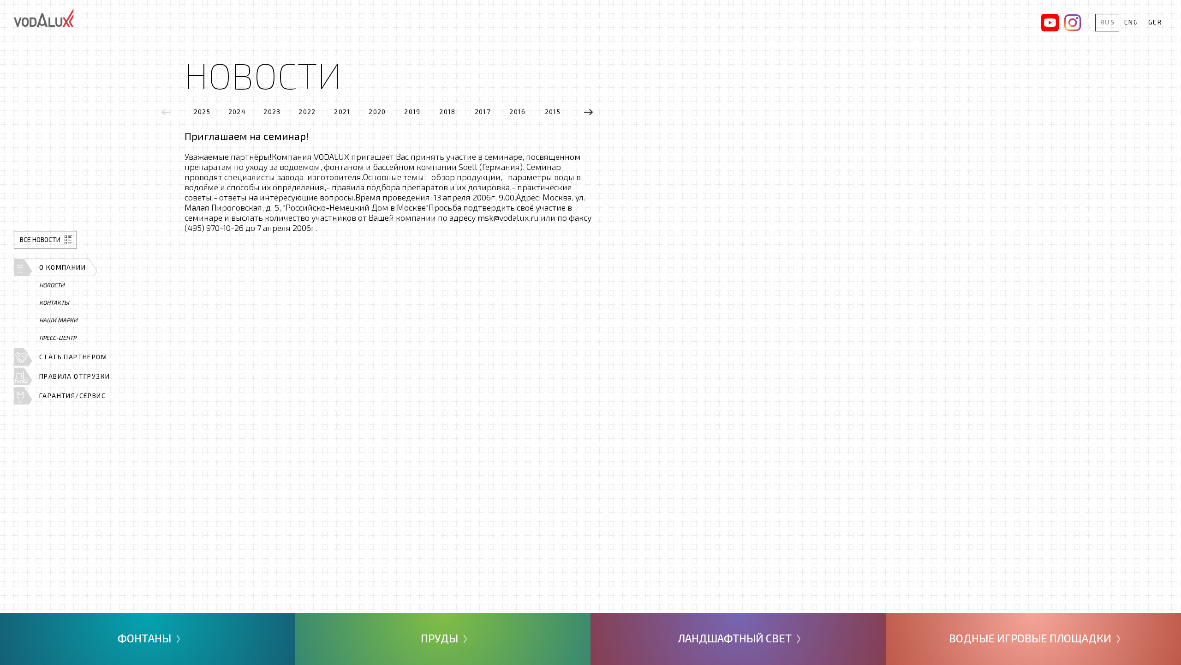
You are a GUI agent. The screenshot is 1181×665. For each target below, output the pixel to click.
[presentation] (166, 112)
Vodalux (44, 17)
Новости (52, 285)
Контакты (54, 302)
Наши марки (58, 320)
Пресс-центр (57, 337)
